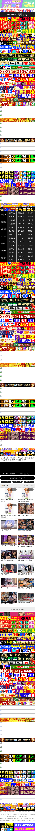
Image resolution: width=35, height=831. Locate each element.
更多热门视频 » (29, 485)
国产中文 (12, 256)
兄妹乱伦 (21, 256)
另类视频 (30, 224)
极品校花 (12, 260)
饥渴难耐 (21, 227)
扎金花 (21, 238)
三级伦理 (12, 220)
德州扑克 (30, 234)
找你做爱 (30, 227)
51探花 (30, 242)
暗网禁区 (12, 252)
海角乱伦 (21, 252)
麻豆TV (21, 242)
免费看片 (3, 258)
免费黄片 (30, 249)
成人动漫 (30, 216)
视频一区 (3, 215)
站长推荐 (3, 229)
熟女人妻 (21, 249)
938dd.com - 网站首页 (16, 14)
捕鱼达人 (12, 234)
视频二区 (3, 222)
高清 (21, 473)
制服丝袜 (21, 224)
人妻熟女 (12, 224)
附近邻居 (12, 227)
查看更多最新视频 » (17, 609)
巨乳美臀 (30, 220)
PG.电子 (29, 482)
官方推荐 (3, 236)
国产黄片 (12, 249)
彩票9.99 (12, 238)
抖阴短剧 (21, 260)
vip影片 (5, 482)
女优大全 (21, 245)
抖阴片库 (3, 251)
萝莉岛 (30, 245)
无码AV (3, 243)
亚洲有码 (12, 216)
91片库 (12, 245)
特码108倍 (17, 482)
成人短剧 (30, 256)
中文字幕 (21, 220)
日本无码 (30, 213)
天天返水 (30, 238)
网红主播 (21, 213)
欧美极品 (21, 216)
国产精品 (12, 213)
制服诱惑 (30, 252)
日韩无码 (30, 260)
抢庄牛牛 (21, 234)
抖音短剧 (12, 242)
